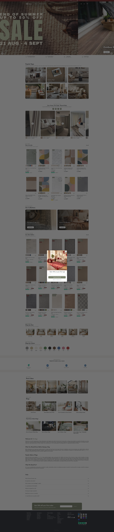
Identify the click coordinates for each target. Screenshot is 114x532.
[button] (57, 260)
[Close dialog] (66, 251)
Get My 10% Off (57, 277)
